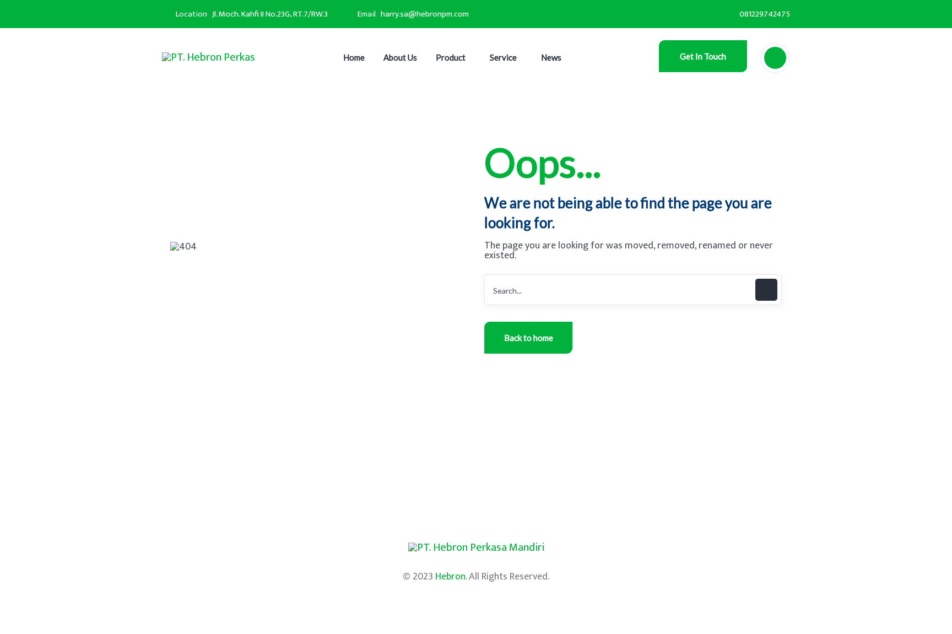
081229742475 (764, 14)
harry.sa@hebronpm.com (425, 14)
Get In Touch (703, 56)
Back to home (528, 338)
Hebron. (451, 576)
